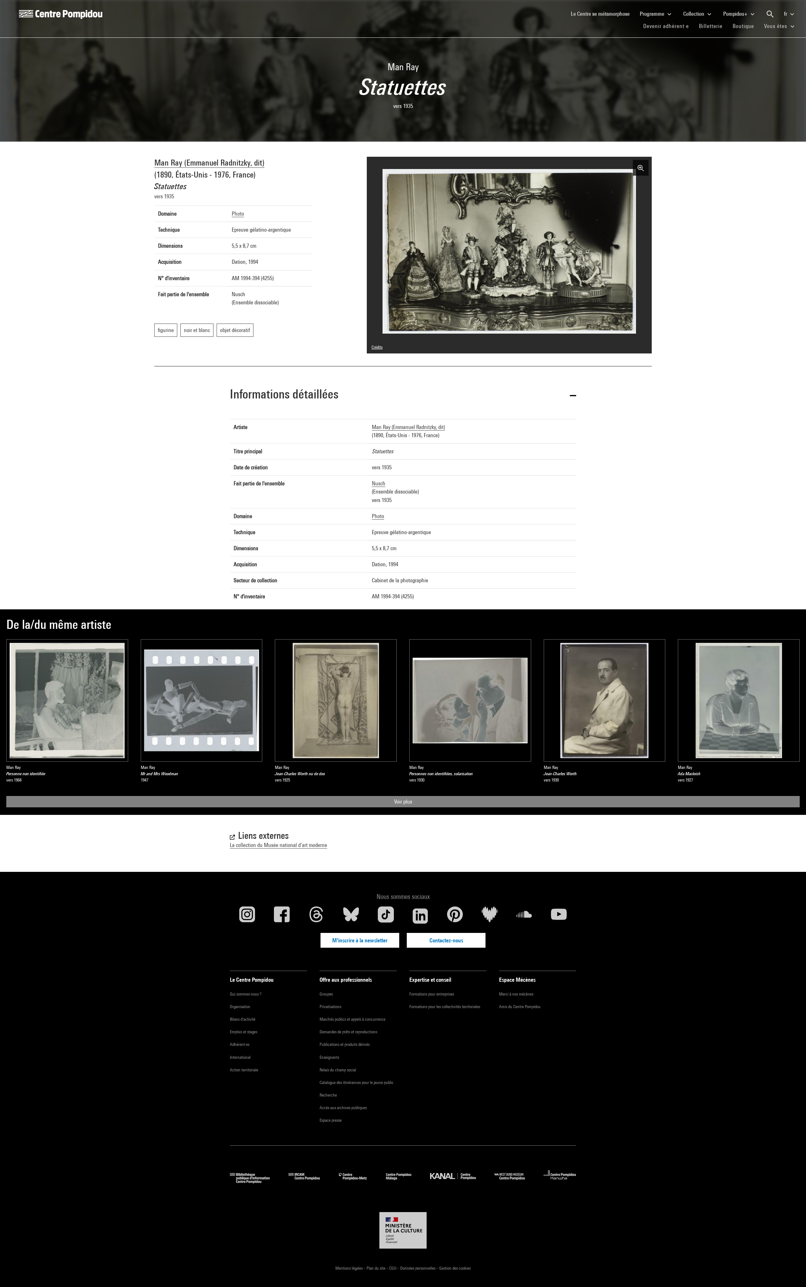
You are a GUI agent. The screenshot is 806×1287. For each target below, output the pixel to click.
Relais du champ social (338, 1069)
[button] (403, 395)
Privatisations (330, 1006)
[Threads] (316, 915)
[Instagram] (247, 915)
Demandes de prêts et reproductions (348, 1031)
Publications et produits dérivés (345, 1044)
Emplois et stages (243, 1031)
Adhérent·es (239, 1044)
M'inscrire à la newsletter (360, 940)
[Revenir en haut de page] (791, 1272)
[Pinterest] (455, 915)
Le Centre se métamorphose (603, 13)
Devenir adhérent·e (668, 25)
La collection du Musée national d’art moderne (278, 845)
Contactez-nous (446, 940)
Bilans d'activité (242, 1019)
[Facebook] (281, 915)
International (240, 1057)
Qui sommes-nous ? (245, 993)
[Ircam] (308, 1181)
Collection (694, 13)
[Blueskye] (351, 915)
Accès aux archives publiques (343, 1107)
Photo (238, 213)
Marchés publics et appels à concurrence (352, 1019)
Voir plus (403, 801)
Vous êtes (776, 26)
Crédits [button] (377, 347)
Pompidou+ (736, 13)
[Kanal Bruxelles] (457, 1181)
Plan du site (376, 1268)
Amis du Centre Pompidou (520, 1006)
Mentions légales (349, 1268)
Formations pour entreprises (431, 993)
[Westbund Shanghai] (514, 1181)
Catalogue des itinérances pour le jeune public (357, 1082)
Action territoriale (244, 1069)
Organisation (240, 1006)
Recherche (328, 1095)
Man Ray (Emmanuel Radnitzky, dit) (209, 162)
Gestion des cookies (455, 1268)
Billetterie (711, 26)
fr (786, 13)
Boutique (746, 25)
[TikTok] (385, 915)
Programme (653, 13)
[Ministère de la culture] (403, 1230)
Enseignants (329, 1057)
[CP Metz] (357, 1181)
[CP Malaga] (403, 1181)
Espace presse (331, 1120)
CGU (393, 1268)
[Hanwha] (560, 1181)
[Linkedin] (420, 915)
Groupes (326, 993)
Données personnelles (418, 1268)
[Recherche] (770, 14)
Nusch (378, 483)
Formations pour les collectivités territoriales (444, 1006)
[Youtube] (559, 915)
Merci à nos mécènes (516, 993)
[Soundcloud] (524, 915)
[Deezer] (489, 915)
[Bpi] (254, 1181)
